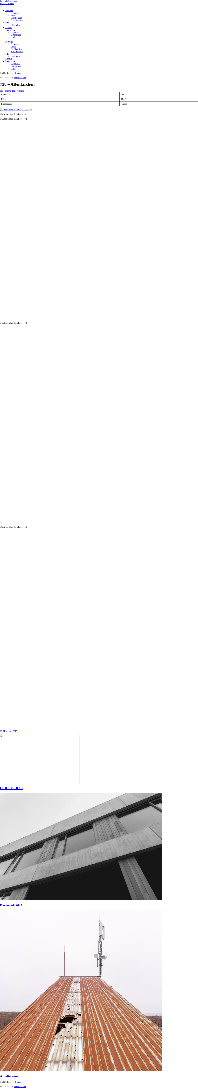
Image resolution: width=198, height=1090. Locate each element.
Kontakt (8, 27)
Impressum (10, 30)
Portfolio (9, 10)
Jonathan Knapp (7, 3)
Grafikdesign (16, 18)
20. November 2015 (8, 731)
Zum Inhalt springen (8, 1)
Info (7, 23)
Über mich (15, 25)
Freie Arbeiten (17, 20)
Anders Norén (20, 77)
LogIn (13, 37)
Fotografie (15, 13)
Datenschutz (16, 35)
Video (13, 15)
